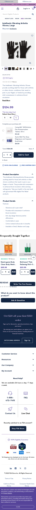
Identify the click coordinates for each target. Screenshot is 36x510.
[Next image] (33, 68)
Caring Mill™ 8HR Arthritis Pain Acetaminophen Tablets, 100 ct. (23, 129)
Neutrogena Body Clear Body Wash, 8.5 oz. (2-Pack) (8, 263)
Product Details (9, 201)
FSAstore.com (9, 1)
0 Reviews (14, 82)
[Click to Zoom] (30, 63)
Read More (6, 100)
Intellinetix (13, 29)
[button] (8, 247)
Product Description (11, 174)
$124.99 (7, 107)
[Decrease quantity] (4, 155)
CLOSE (18, 507)
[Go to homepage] (18, 8)
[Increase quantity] (10, 155)
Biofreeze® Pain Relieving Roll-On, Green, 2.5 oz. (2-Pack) (27, 263)
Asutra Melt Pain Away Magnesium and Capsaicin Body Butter (23, 139)
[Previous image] (2, 68)
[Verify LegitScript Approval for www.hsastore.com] (22, 446)
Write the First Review (23, 284)
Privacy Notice (7, 493)
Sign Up (27, 340)
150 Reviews (11, 259)
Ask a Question (18, 300)
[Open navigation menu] (2, 8)
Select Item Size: (9, 114)
